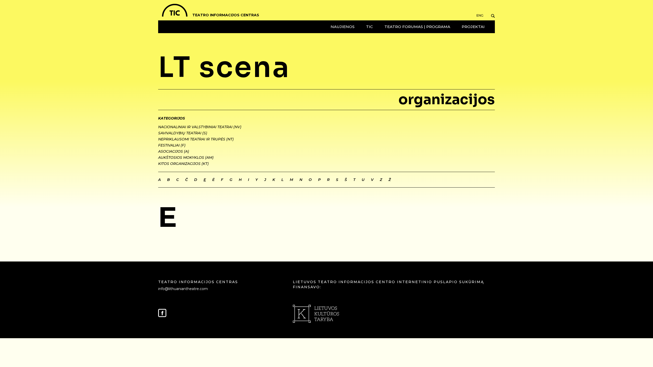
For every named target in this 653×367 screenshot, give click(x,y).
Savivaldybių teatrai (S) (182, 133)
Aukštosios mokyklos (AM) (186, 157)
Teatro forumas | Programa (417, 26)
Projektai (473, 26)
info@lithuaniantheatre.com (183, 288)
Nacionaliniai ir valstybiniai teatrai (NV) (199, 127)
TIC (369, 26)
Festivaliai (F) (171, 145)
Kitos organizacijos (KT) (183, 163)
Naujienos (343, 26)
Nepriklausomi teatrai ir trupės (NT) (196, 139)
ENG (479, 15)
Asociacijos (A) (173, 151)
